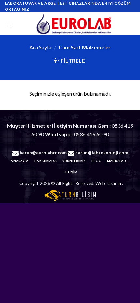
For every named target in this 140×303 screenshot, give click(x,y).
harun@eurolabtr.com (43, 152)
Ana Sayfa (40, 47)
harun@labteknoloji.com (101, 152)
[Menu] (9, 24)
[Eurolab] (74, 23)
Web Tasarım (108, 183)
